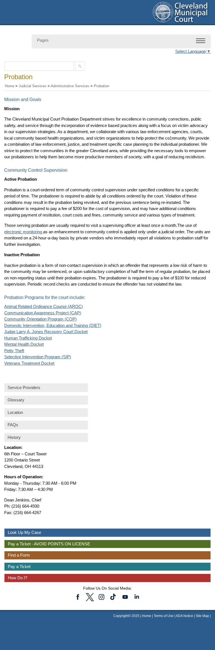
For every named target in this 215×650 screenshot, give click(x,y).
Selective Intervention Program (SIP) (37, 356)
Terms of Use (164, 616)
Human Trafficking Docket (28, 338)
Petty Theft (14, 350)
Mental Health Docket (24, 344)
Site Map (202, 616)
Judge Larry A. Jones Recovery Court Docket (46, 331)
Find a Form (19, 555)
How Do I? (17, 577)
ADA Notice (185, 616)
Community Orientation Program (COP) (40, 319)
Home (9, 86)
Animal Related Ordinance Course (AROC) (43, 306)
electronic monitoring (23, 231)
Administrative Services (70, 86)
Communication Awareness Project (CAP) (42, 312)
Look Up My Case (24, 532)
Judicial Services (32, 86)
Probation (101, 86)
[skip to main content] (5, 3)
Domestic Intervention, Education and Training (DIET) (52, 325)
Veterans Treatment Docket (29, 363)
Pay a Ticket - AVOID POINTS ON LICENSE (49, 543)
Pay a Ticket (19, 566)
